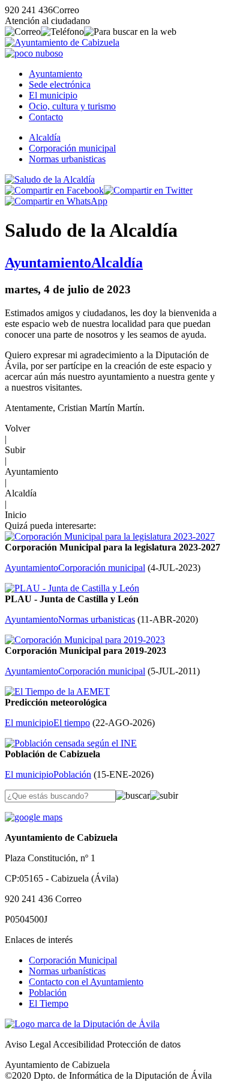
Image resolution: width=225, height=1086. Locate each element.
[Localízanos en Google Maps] (33, 817)
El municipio (53, 95)
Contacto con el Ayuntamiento (86, 982)
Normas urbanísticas (67, 971)
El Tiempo (48, 1003)
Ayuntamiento (55, 74)
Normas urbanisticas (67, 159)
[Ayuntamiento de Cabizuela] (62, 42)
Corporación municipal (72, 148)
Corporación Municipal (73, 960)
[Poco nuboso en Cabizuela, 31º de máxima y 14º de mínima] (34, 53)
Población (48, 992)
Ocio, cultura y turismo (72, 106)
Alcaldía (45, 137)
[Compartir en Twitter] (148, 190)
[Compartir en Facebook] (54, 190)
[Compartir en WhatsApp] (56, 201)
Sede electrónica (60, 84)
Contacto (46, 117)
